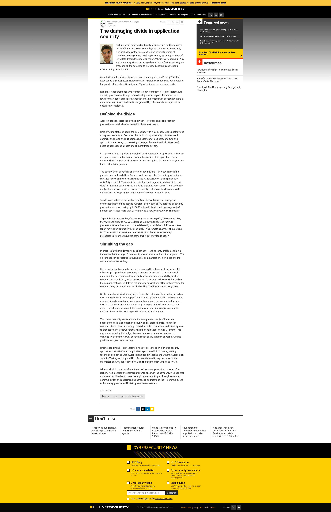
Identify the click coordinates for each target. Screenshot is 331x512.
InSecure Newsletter (142, 470)
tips (115, 396)
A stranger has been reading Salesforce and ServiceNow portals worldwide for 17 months (225, 431)
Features (118, 15)
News (110, 15)
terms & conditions (163, 498)
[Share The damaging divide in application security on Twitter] (173, 22)
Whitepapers (183, 15)
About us (203, 508)
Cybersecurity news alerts (185, 470)
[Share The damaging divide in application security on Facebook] (168, 22)
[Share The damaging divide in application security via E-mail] (182, 22)
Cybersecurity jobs (141, 482)
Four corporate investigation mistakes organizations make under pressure (194, 431)
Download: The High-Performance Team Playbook (217, 53)
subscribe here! (218, 3)
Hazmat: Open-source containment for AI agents (218, 36)
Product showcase (147, 15)
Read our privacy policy (189, 508)
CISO (125, 15)
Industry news (161, 15)
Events (192, 15)
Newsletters (201, 15)
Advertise (211, 508)
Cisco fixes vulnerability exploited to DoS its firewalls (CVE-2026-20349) (164, 431)
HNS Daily (136, 462)
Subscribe (171, 493)
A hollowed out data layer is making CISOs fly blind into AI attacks (104, 430)
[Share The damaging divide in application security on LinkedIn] (177, 22)
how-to (105, 396)
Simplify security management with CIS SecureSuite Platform (217, 80)
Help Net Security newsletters (120, 3)
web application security (132, 396)
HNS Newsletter (180, 462)
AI (129, 15)
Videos (135, 15)
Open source (178, 482)
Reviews (172, 15)
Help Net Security (166, 507)
